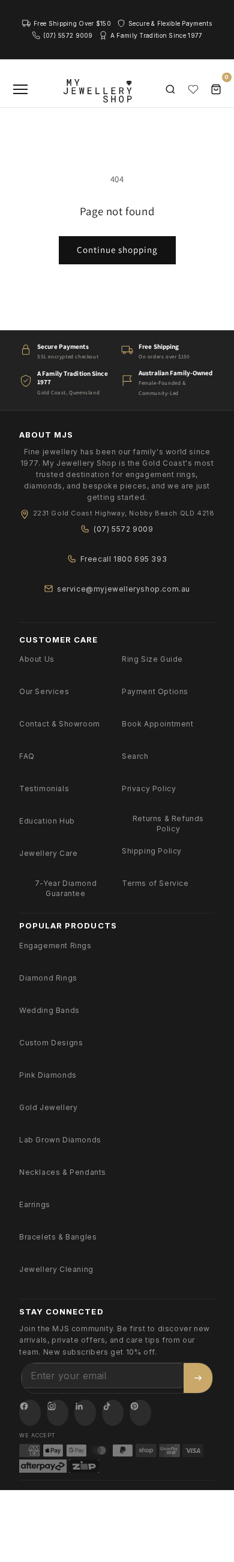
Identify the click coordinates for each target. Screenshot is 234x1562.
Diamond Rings (48, 977)
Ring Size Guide (152, 659)
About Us (37, 659)
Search (135, 756)
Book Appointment (158, 723)
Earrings (34, 1204)
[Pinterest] (140, 1413)
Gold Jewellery (48, 1107)
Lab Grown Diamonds (60, 1139)
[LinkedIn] (85, 1413)
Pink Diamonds (48, 1075)
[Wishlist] (193, 89)
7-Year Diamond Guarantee (66, 888)
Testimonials (44, 788)
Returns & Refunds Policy (168, 823)
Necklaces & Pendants (62, 1172)
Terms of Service (155, 883)
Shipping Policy (152, 850)
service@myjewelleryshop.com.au (123, 588)
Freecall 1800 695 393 (123, 558)
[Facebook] (30, 1413)
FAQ (27, 756)
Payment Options (155, 691)
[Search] (170, 89)
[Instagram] (57, 1413)
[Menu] (20, 89)
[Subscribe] (198, 1378)
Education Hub (47, 820)
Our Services (44, 691)
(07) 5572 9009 (123, 528)
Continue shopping (117, 249)
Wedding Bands (49, 1010)
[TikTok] (113, 1413)
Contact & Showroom (59, 723)
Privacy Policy (149, 788)
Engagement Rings (55, 945)
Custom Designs (51, 1042)
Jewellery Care (48, 853)
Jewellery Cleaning (56, 1269)
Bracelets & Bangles (58, 1236)
